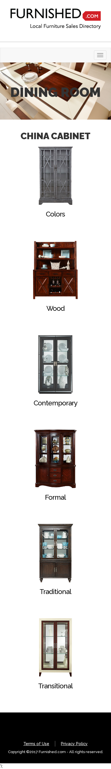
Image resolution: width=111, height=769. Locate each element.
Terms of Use (36, 743)
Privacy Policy (74, 743)
